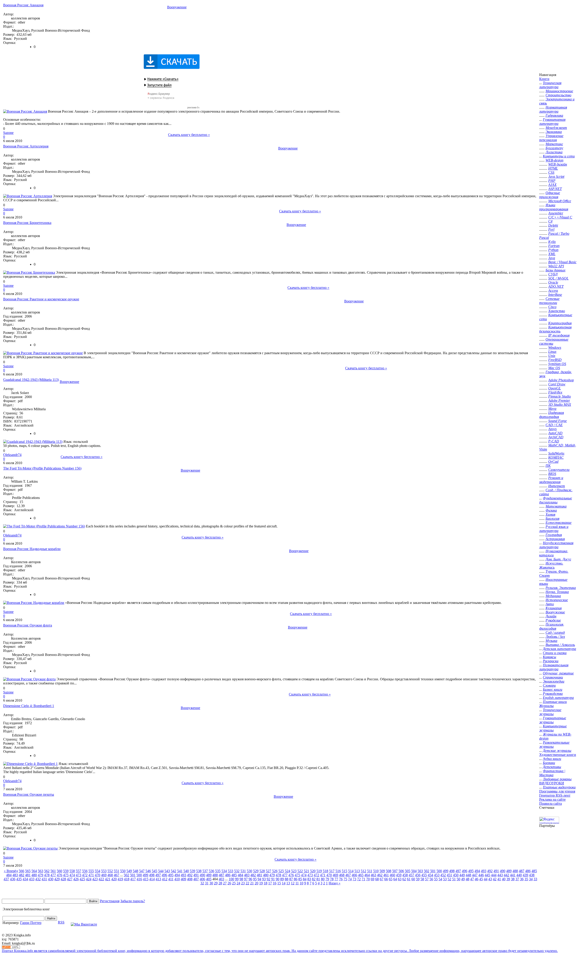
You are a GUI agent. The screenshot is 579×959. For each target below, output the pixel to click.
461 (386, 875)
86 (295, 879)
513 (357, 871)
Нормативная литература (553, 109)
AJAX (552, 185)
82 (314, 879)
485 (534, 871)
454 (430, 875)
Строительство (558, 95)
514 (351, 871)
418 (126, 879)
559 (66, 871)
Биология (552, 518)
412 (164, 879)
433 (31, 879)
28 (220, 883)
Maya (552, 409)
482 (21, 875)
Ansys (552, 429)
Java (551, 258)
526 (275, 871)
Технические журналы (550, 712)
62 (404, 879)
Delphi (553, 225)
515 (344, 871)
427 (69, 879)
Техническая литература (550, 85)
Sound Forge (557, 421)
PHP (551, 181)
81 (318, 879)
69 (372, 879)
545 (154, 871)
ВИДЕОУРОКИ (551, 783)
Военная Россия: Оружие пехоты (28, 794)
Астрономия (555, 539)
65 (390, 879)
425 (82, 879)
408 (189, 879)
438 (531, 875)
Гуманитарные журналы (552, 720)
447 (474, 875)
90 (277, 879)
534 (224, 871)
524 (287, 871)
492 (490, 871)
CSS (551, 172)
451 (449, 875)
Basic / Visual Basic (562, 262)
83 (309, 879)
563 (40, 871)
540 (186, 871)
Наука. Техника (557, 592)
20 (256, 883)
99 (237, 879)
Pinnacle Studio (559, 396)
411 (170, 879)
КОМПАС (556, 457)
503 (420, 871)
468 (110, 875)
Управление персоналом (551, 138)
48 (467, 879)
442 (506, 875)
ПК (548, 466)
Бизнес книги (552, 689)
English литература (558, 698)
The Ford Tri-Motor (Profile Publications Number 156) (42, 468)
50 (458, 879)
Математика (556, 506)
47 (472, 879)
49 (463, 879)
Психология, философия (551, 626)
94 (259, 879)
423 (95, 879)
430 (50, 879)
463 (373, 875)
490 (502, 871)
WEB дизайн (557, 164)
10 (301, 883)
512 (363, 871)
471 (91, 875)
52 (449, 879)
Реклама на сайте (552, 799)
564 (34, 871)
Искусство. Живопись (551, 565)
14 (283, 883)
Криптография (560, 323)
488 (515, 871)
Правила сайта (550, 803)
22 (247, 883)
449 (462, 875)
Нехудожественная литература (556, 545)
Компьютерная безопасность (555, 329)
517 (332, 871)
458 (405, 875)
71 (363, 879)
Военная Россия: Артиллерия (25, 146)
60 (413, 879)
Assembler (555, 213)
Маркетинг (554, 144)
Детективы (552, 767)
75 (345, 879)
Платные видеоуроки (559, 787)
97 (246, 879)
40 (503, 879)
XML (551, 254)
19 (261, 883)
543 (167, 871)
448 (468, 875)
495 (471, 871)
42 (494, 879)
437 (6, 879)
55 (436, 879)
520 (313, 871)
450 (455, 875)
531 (243, 871)
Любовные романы (557, 779)
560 (59, 871)
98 (241, 879)
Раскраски (550, 661)
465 (360, 875)
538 (199, 871)
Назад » (334, 883)
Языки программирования (553, 207)
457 (411, 875)
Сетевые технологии (549, 301)
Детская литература (559, 649)
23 (243, 883)
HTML (553, 168)
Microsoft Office (559, 201)
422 (101, 879)
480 (34, 875)
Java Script (556, 176)
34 (531, 879)
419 (120, 879)
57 (427, 879)
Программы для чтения (557, 791)
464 (367, 875)
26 (229, 883)
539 (192, 871)
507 (395, 871)
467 (116, 875)
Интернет (556, 486)
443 (500, 875)
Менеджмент (556, 128)
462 (379, 875)
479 (40, 875)
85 (300, 879)
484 (9, 875)
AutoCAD (555, 433)
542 (173, 871)
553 (104, 871)
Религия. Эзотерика (561, 588)
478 (47, 875)
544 (161, 871)
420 (114, 879)
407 (196, 879)
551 (116, 871)
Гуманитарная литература (552, 122)
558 (72, 871)
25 (234, 883)
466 (354, 875)
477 (53, 875)
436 (12, 879)
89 (282, 879)
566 (21, 871)
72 (359, 879)
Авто (550, 604)
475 (66, 875)
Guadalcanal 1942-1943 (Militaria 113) (31, 380)
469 (104, 875)
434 (25, 879)
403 (221, 879)
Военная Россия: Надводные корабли (32, 549)
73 (354, 879)
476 (59, 875)
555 (91, 871)
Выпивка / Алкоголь (560, 645)
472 (85, 875)
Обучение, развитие (558, 673)
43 (490, 879)
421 (107, 879)
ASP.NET (555, 189)
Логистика (554, 152)
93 (264, 879)
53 (445, 879)
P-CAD (553, 441)
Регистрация (109, 901)
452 (443, 875)
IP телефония (559, 335)
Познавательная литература (553, 667)
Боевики (549, 763)
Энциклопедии (553, 681)
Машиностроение (559, 91)
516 (338, 871)
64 (395, 879)
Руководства (553, 694)
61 (409, 879)
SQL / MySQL (558, 278)
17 (270, 883)
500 (439, 871)
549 (129, 871)
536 (211, 871)
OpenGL (554, 388)
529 (256, 871)
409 (183, 879)
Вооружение (177, 7)
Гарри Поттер (30, 923)
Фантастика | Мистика (552, 773)
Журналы (546, 706)
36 (522, 879)
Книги (544, 79)
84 (304, 879)
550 (123, 871)
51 (454, 879)
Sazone (8, 133)
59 (418, 879)
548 (135, 871)
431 (44, 879)
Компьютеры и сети (559, 156)
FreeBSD (555, 360)
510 (376, 871)
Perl (551, 229)
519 (319, 871)
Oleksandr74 (12, 455)
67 (381, 879)
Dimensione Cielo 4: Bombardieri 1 (28, 706)
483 (15, 875)
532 (237, 871)
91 (273, 879)
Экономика (554, 132)
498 (452, 871)
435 (19, 879)
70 (368, 879)
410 (177, 879)
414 (152, 879)
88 (286, 879)
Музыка (551, 641)
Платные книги (555, 702)
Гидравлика (554, 115)
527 (268, 871)
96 (250, 879)
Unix (551, 356)
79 (327, 879)
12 (292, 883)
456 (417, 875)
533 (230, 871)
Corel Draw (556, 384)
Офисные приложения (549, 195)
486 (528, 871)
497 (458, 871)
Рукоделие (553, 620)
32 (202, 883)
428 (63, 879)
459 (398, 875)
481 (28, 875)
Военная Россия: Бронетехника (27, 223)
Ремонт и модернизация (551, 480)
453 (436, 875)
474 (72, 875)
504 (414, 871)
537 (205, 871)
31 (207, 883)
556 (85, 871)
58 (422, 879)
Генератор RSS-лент (554, 795)
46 (476, 879)
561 (53, 871)
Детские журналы (557, 750)
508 (388, 871)
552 (110, 871)
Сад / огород (555, 632)
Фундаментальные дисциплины (555, 500)
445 (487, 875)
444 (493, 875)
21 (252, 883)
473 (78, 875)
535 (218, 871)
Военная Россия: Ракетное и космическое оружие (41, 299)
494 (477, 871)
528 (262, 871)
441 (512, 875)
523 (294, 871)
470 (97, 875)
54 (440, 879)
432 (38, 879)
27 (225, 883)
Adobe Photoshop (561, 380)
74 (350, 879)
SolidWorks (556, 453)
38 (513, 879)
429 (57, 879)
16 (274, 883)
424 (88, 879)
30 (211, 883)
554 (97, 871)
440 (519, 875)
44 (485, 879)
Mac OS (554, 368)
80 (323, 879)
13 (288, 883)
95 (255, 879)
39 (508, 879)
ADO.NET (556, 286)
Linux (552, 352)
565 (28, 871)
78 (332, 879)
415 (145, 879)
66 (386, 879)
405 (208, 879)
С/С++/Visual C (560, 217)
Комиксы (549, 657)
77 (336, 879)
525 (281, 871)
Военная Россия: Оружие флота (27, 625)
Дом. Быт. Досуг (558, 559)
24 (238, 883)
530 (249, 871)
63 (399, 879)
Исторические (557, 600)
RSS (61, 922)
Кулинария (554, 608)
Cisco (552, 307)
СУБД (553, 274)
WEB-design (554, 160)
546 (148, 871)
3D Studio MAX (559, 404)
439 (525, 875)
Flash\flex (555, 392)
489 (509, 871)
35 (526, 879)
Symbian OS (557, 364)
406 (202, 879)
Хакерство (556, 311)
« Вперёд (11, 871)
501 (433, 871)
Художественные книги (557, 755)
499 (445, 871)
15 (279, 883)
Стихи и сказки (555, 653)
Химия (550, 514)
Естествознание (559, 523)
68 (377, 879)
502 (426, 871)
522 (300, 871)
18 (265, 883)
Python (553, 250)
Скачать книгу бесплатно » (189, 135)
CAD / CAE (554, 425)
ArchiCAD (555, 437)
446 (481, 875)
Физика (551, 510)
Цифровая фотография (551, 415)
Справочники (553, 677)
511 (369, 871)
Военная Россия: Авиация (23, 5)
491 (496, 871)
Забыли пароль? (132, 901)
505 (407, 871)
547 (142, 871)
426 (76, 879)
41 (499, 879)
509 (382, 871)
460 (392, 875)
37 (517, 879)
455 (424, 875)
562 (47, 871)
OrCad (553, 461)
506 (401, 871)
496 (464, 871)
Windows (554, 347)
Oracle (553, 282)
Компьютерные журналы (553, 728)
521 (306, 871)
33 (535, 879)
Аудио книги (552, 759)
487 (521, 871)
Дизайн (551, 616)
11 (297, 883)
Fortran (554, 246)
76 (341, 879)
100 (231, 879)
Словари (549, 685)
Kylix (552, 242)
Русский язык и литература (553, 529)
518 (325, 871)
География (554, 535)
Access (553, 290)
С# (550, 221)
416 (139, 879)
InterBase (555, 295)
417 (133, 879)
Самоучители (559, 470)
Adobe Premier (559, 400)
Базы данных (555, 270)
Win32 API (556, 266)
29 (216, 883)
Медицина (553, 596)
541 (180, 871)
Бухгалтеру (554, 148)
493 (483, 871)
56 (431, 879)
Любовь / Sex (555, 637)
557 (78, 871)
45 (481, 879)
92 (268, 879)
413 (158, 879)
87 (291, 879)
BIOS (552, 474)
